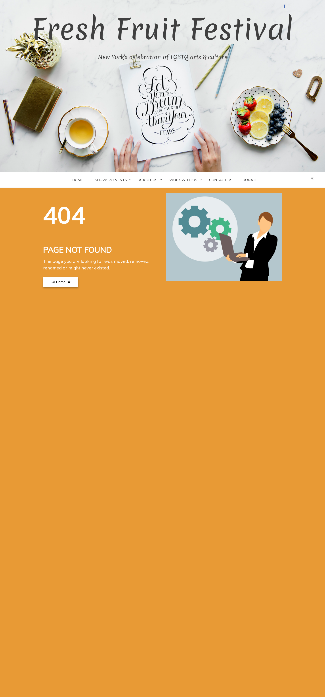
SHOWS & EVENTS (111, 180)
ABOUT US (148, 180)
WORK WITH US (183, 180)
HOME (77, 180)
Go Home (58, 282)
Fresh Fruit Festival (163, 29)
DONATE (250, 180)
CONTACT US (220, 180)
